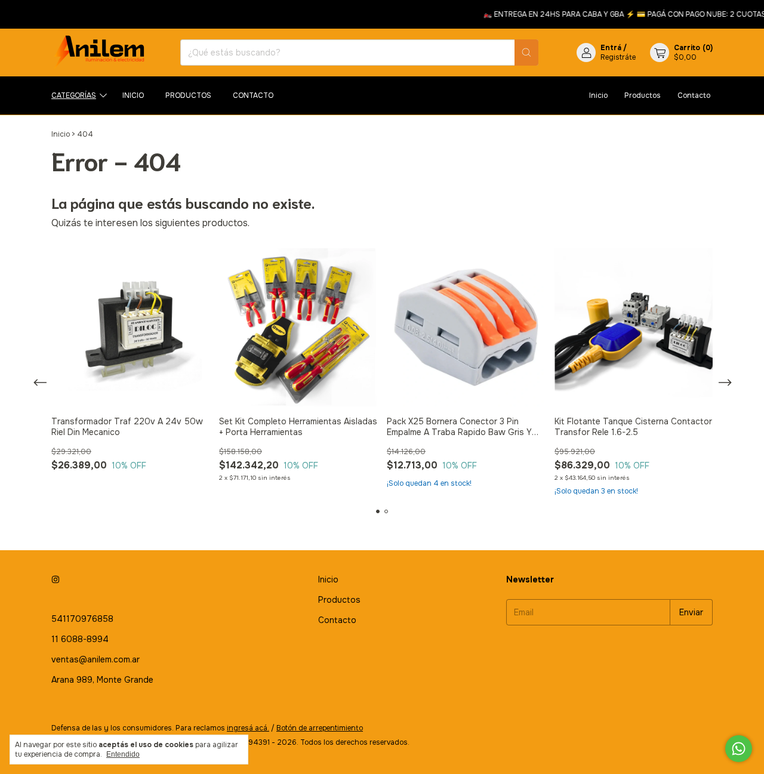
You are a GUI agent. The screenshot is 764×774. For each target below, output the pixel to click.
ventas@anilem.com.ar (95, 659)
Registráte (618, 57)
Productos (188, 95)
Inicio (133, 95)
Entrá (610, 48)
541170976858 (82, 618)
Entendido (123, 754)
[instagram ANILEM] (55, 579)
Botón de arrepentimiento (319, 728)
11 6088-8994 (80, 639)
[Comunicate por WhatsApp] (738, 748)
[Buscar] (526, 52)
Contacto (253, 95)
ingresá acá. (248, 728)
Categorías (73, 95)
